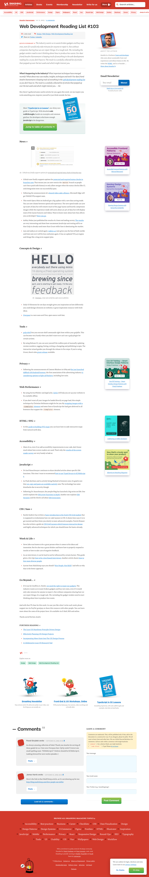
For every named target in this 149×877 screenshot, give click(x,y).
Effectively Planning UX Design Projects (38, 634)
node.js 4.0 (52, 231)
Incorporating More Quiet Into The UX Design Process (43, 638)
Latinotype (77, 856)
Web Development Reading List (62, 34)
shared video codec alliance (59, 193)
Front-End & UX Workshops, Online (70, 701)
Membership (62, 5)
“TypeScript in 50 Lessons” (38, 108)
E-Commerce (65, 829)
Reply (30, 761)
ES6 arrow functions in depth (49, 495)
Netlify (78, 854)
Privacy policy (90, 861)
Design (50, 12)
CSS (21, 12)
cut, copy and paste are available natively (42, 484)
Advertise (82, 865)
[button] (142, 5)
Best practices (47, 824)
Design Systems (48, 829)
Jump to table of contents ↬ (40, 127)
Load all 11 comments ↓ (44, 802)
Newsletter (77, 5)
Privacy (133, 12)
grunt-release (42, 352)
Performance (41, 12)
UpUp (55, 393)
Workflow (112, 839)
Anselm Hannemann (26, 20)
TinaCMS (84, 854)
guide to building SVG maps (39, 427)
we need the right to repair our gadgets (61, 586)
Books (39, 5)
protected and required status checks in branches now (64, 173)
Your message (91, 753)
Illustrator (111, 829)
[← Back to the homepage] (13, 4)
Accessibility (8, 12)
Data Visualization (108, 824)
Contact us (66, 861)
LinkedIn (39, 37)
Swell (91, 854)
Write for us (92, 5)
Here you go (41, 216)
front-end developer (122, 55)
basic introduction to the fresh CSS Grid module (63, 515)
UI (46, 839)
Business (117, 12)
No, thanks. (120, 870)
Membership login (61, 865)
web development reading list (74, 80)
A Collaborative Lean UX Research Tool (37, 643)
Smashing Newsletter (32, 701)
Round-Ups (89, 12)
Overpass (38, 298)
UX (16, 12)
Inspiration (125, 829)
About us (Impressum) (78, 861)
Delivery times (72, 865)
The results (79, 220)
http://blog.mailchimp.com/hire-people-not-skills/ (45, 782)
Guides (109, 12)
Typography (128, 834)
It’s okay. (136, 870)
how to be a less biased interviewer (48, 558)
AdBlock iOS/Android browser (34, 372)
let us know (114, 746)
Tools (38, 839)
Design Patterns (29, 829)
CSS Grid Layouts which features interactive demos (63, 524)
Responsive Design (87, 834)
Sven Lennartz (80, 851)
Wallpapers (66, 12)
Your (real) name (92, 776)
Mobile (35, 834)
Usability (55, 839)
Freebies (89, 829)
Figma (58, 12)
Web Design (100, 12)
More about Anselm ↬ (108, 66)
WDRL (110, 64)
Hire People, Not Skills (63, 566)
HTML (100, 829)
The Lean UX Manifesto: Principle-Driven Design (41, 630)
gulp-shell (27, 332)
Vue (81, 12)
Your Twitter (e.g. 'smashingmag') (97, 787)
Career (126, 12)
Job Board (89, 865)
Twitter (32, 37)
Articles (28, 5)
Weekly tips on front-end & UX (115, 88)
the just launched (77, 369)
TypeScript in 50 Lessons (109, 702)
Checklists (84, 824)
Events (49, 5)
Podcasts (73, 869)
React (75, 12)
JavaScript (29, 12)
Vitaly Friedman (68, 851)
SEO (116, 834)
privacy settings (130, 865)
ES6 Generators (54, 498)
